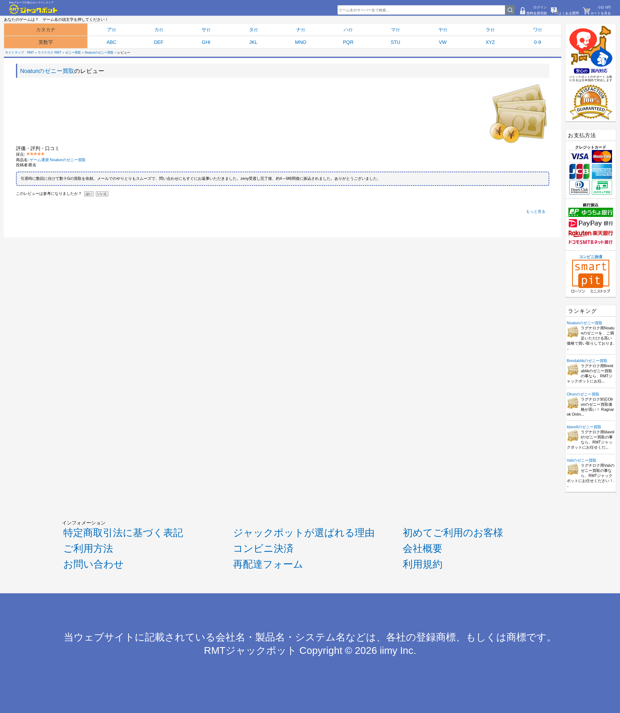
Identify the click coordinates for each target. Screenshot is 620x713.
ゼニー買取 (73, 52)
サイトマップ (14, 52)
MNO (300, 42)
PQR (348, 42)
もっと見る (535, 211)
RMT (30, 52)
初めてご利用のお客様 (453, 532)
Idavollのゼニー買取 (584, 427)
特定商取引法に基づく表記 (123, 532)
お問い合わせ (93, 564)
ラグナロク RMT (49, 52)
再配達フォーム (268, 564)
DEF (158, 42)
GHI (206, 42)
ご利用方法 (88, 548)
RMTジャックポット (250, 650)
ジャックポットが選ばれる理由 (304, 532)
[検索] (510, 10)
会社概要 (422, 548)
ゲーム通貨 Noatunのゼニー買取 (58, 160)
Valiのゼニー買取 (582, 460)
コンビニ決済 (590, 257)
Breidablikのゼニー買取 (587, 361)
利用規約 (422, 564)
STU (395, 42)
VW (443, 42)
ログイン (540, 7)
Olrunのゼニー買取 (583, 394)
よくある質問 (568, 13)
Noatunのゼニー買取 (99, 52)
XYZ (490, 42)
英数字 (46, 42)
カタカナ (45, 29)
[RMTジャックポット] (33, 9)
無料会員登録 (537, 13)
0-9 (537, 42)
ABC (111, 42)
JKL (253, 42)
